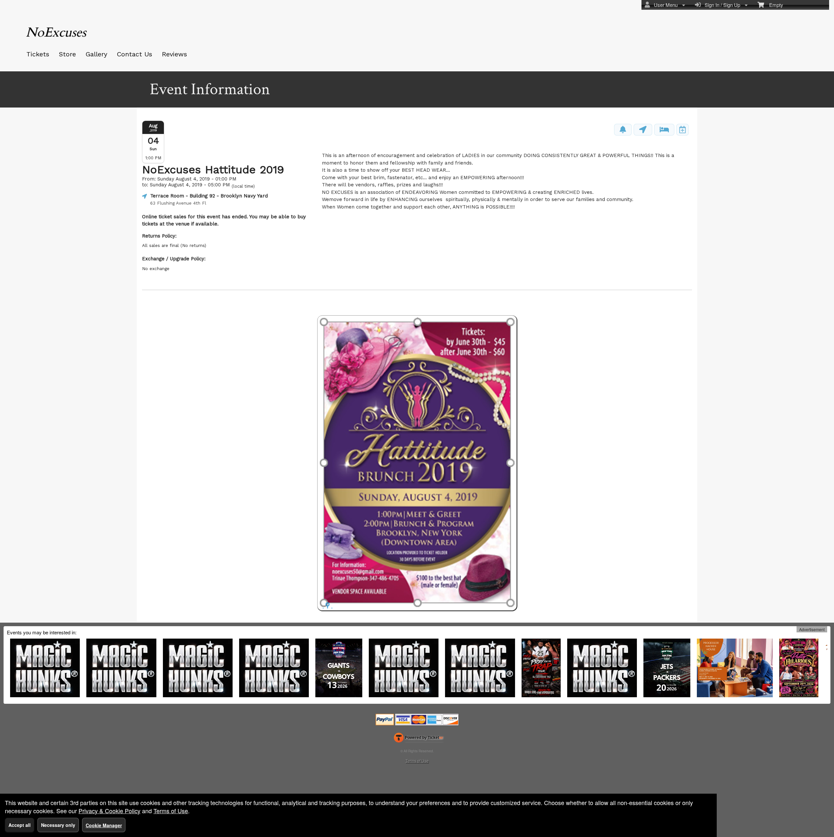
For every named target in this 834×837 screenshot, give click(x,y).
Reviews (174, 54)
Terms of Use (417, 760)
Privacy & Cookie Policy (109, 810)
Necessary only (58, 825)
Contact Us (134, 54)
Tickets (37, 54)
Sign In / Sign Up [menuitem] (721, 4)
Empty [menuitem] (773, 4)
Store (67, 54)
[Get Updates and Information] (623, 129)
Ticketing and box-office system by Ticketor (418, 739)
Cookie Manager (104, 825)
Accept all (19, 825)
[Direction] (643, 129)
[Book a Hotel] (664, 129)
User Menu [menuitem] (664, 4)
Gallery (96, 54)
